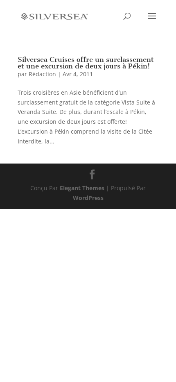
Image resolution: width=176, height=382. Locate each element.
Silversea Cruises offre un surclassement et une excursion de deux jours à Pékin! (86, 62)
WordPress (88, 198)
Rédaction (42, 74)
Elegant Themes (82, 188)
